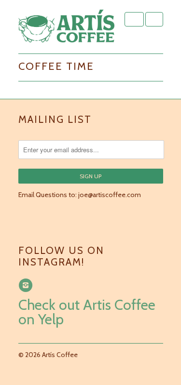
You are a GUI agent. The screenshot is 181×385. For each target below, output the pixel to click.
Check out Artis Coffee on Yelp (86, 312)
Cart (154, 19)
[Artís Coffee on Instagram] (27, 285)
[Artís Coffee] (66, 26)
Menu (134, 19)
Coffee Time (56, 66)
